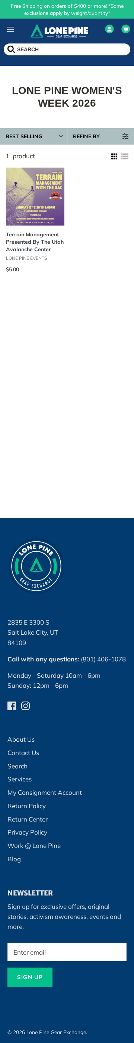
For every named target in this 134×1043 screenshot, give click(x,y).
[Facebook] (11, 706)
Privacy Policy (27, 832)
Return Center (27, 819)
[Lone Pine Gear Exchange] (59, 30)
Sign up (30, 977)
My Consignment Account (44, 792)
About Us (21, 739)
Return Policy (26, 806)
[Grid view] (113, 156)
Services (19, 779)
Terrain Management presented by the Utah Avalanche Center (35, 242)
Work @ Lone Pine (34, 845)
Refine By (86, 136)
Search (17, 766)
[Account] (109, 30)
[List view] (124, 156)
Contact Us (23, 753)
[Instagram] (25, 706)
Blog (14, 859)
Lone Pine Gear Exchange (56, 1032)
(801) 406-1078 (103, 659)
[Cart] (125, 30)
